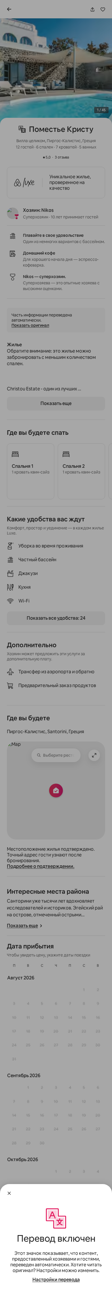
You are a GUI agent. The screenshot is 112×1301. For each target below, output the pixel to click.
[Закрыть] (9, 1193)
